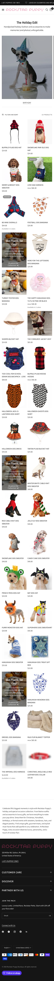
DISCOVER (8, 881)
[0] (50, 9)
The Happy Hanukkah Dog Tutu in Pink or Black (39, 299)
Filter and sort (11, 115)
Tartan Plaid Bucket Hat (38, 449)
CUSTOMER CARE (12, 872)
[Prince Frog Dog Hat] (14, 577)
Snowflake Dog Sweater (13, 558)
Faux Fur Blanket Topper (39, 737)
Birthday (27, 103)
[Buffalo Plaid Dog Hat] (14, 131)
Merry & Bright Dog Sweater (10, 186)
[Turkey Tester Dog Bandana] (14, 282)
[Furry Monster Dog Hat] (14, 611)
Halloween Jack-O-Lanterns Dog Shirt (11, 412)
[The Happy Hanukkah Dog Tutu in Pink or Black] (40, 282)
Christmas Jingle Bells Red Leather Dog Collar (40, 773)
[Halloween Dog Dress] (14, 433)
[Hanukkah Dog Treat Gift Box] (40, 646)
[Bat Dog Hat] (40, 577)
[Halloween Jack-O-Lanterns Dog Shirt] (14, 395)
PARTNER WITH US (13, 890)
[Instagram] (16, 932)
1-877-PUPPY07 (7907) (10, 861)
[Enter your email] (49, 916)
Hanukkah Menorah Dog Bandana (38, 701)
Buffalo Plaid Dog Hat (11, 147)
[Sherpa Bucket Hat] (14, 323)
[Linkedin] (28, 932)
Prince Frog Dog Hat (11, 593)
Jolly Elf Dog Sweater (37, 521)
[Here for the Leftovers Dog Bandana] (40, 244)
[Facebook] (4, 932)
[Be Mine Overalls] (14, 206)
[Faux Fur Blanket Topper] (40, 721)
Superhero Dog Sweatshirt (40, 627)
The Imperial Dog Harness (13, 772)
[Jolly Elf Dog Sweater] (40, 505)
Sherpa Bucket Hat (10, 339)
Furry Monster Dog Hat (12, 627)
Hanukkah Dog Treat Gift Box (39, 663)
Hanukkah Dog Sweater (12, 662)
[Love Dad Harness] (40, 169)
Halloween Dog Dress (11, 449)
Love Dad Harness (35, 185)
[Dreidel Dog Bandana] (14, 721)
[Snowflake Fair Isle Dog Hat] (40, 131)
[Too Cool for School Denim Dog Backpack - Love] (14, 358)
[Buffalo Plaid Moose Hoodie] (40, 358)
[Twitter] (10, 932)
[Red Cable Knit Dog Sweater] (14, 505)
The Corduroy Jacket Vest (39, 339)
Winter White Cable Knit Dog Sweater (38, 484)
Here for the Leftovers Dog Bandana (38, 262)
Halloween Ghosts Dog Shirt (38, 412)
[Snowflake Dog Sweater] (14, 542)
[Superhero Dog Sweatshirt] (40, 611)
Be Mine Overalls (9, 222)
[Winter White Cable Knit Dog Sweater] (40, 467)
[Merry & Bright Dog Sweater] (14, 169)
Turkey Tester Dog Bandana (10, 299)
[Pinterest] (22, 932)
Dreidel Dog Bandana (11, 737)
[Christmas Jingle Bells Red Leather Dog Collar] (40, 756)
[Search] (47, 9)
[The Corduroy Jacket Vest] (40, 323)
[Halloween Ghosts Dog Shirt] (40, 395)
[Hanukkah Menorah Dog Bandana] (40, 684)
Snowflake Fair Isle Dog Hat (38, 149)
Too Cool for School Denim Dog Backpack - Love (14, 375)
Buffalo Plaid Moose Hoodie (37, 375)
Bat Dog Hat (33, 593)
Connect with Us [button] (8, 925)
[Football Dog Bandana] (40, 206)
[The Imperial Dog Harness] (14, 756)
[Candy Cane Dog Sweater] (40, 542)
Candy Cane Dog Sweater (38, 558)
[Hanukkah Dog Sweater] (14, 646)
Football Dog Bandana (38, 222)
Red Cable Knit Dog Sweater (10, 522)
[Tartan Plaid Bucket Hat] (40, 433)
